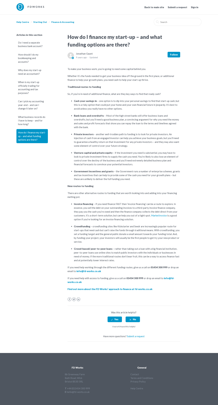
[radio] (115, 319)
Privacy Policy (138, 381)
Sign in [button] (194, 7)
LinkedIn (78, 299)
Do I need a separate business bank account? (30, 44)
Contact (134, 374)
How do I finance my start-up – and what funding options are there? (32, 136)
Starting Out (40, 22)
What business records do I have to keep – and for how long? (31, 120)
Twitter (74, 299)
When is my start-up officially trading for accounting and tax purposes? (29, 87)
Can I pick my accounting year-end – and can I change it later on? (31, 105)
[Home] (30, 9)
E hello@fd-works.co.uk (77, 391)
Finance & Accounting (62, 22)
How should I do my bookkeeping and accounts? (28, 58)
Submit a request (177, 7)
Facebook (69, 299)
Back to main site (154, 7)
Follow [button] (174, 54)
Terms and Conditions (141, 378)
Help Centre (22, 22)
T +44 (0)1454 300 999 (77, 388)
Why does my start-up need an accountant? (29, 72)
